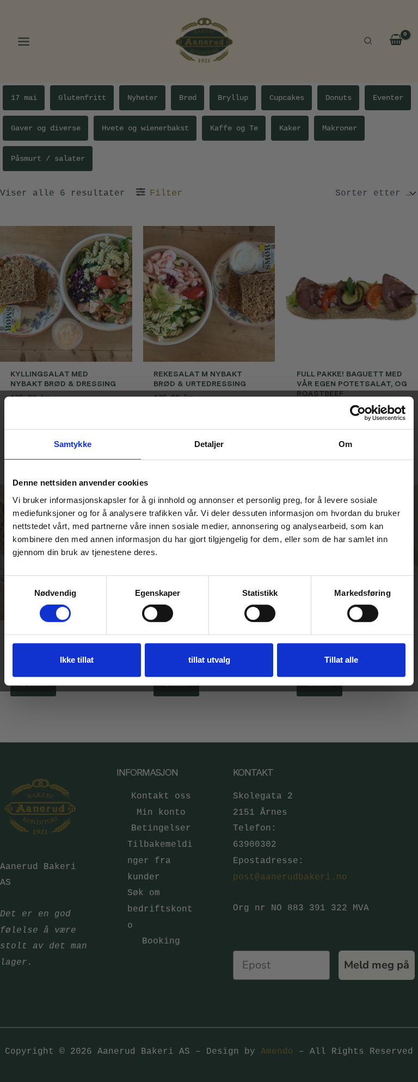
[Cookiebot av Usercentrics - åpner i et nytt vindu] (357, 413)
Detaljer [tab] (209, 444)
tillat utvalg (209, 659)
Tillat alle (341, 659)
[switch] (157, 613)
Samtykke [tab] (72, 444)
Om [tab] (345, 444)
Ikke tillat (77, 659)
